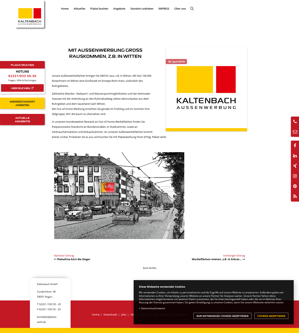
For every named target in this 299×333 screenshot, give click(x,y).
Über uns (180, 8)
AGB (132, 314)
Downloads (110, 314)
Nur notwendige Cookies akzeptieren (222, 316)
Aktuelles (79, 8)
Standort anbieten (141, 8)
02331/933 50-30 (22, 76)
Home (65, 8)
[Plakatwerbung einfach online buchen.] (119, 240)
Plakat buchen (99, 8)
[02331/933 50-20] (295, 122)
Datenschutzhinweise (153, 308)
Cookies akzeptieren (271, 316)
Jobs (123, 314)
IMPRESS (163, 8)
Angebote (119, 8)
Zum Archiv (149, 268)
